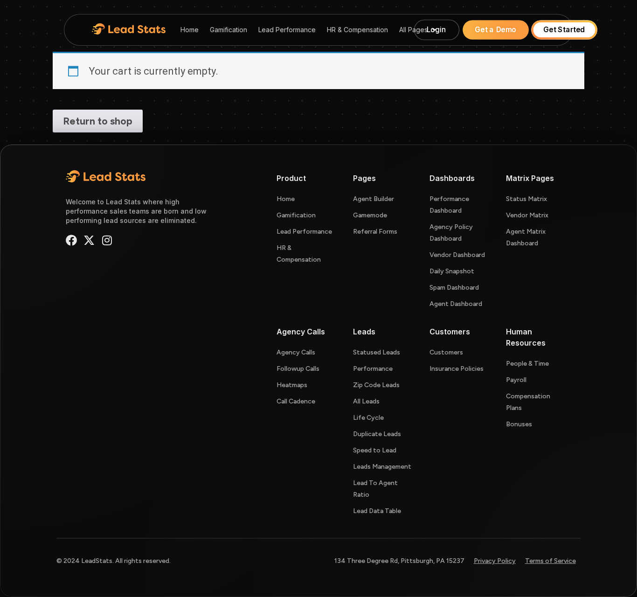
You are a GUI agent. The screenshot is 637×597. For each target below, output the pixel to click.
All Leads (366, 401)
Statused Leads (376, 352)
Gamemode (370, 215)
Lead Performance (287, 30)
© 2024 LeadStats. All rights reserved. (113, 561)
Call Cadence (296, 401)
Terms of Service (550, 561)
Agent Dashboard (455, 304)
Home (189, 30)
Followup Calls (298, 369)
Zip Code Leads (376, 385)
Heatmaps (292, 385)
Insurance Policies (456, 369)
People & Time (527, 364)
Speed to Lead (374, 450)
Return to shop (97, 121)
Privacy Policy (495, 561)
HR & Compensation (357, 30)
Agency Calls (296, 352)
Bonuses (519, 424)
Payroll (516, 380)
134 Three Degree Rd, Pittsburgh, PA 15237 (399, 561)
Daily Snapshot (451, 271)
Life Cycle (368, 418)
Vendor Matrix (527, 215)
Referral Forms (375, 232)
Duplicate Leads (377, 434)
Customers (446, 352)
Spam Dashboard (454, 288)
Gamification (228, 30)
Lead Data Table (377, 511)
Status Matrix (526, 199)
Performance (373, 369)
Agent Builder (373, 199)
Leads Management (382, 467)
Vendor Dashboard (457, 255)
